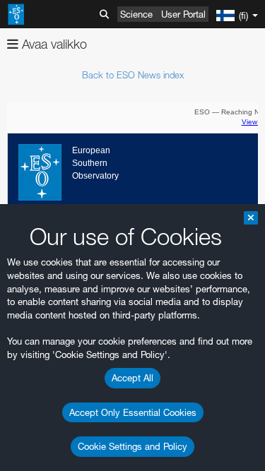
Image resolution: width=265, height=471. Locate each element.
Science (136, 14)
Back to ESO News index (133, 75)
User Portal (183, 14)
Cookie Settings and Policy (132, 446)
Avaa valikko (52, 44)
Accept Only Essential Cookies (132, 412)
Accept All (132, 377)
